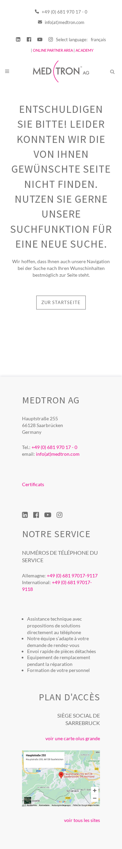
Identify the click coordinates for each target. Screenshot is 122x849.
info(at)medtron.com (64, 22)
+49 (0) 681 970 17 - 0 (64, 12)
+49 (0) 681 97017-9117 (72, 575)
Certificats (33, 484)
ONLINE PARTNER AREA (52, 50)
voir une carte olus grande (72, 738)
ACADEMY (85, 50)
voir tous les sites (82, 820)
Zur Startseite (61, 302)
